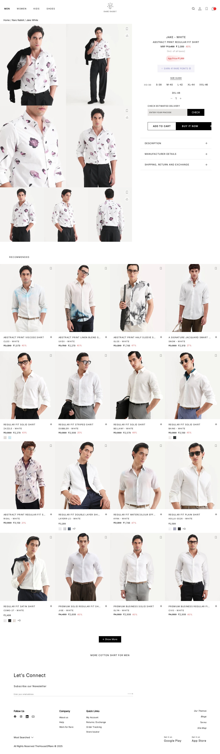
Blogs (203, 716)
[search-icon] (193, 8)
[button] (127, 28)
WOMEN (22, 8)
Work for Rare (66, 727)
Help (61, 722)
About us (63, 717)
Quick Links (92, 711)
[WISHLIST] (207, 8)
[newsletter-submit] (130, 694)
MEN (7, 8)
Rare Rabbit (18, 20)
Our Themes (200, 711)
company (64, 711)
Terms (203, 722)
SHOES (51, 8)
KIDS (37, 8)
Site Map (201, 728)
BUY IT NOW (190, 126)
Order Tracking (94, 727)
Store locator (93, 731)
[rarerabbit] (110, 8)
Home (6, 20)
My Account (92, 717)
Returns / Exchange (96, 722)
